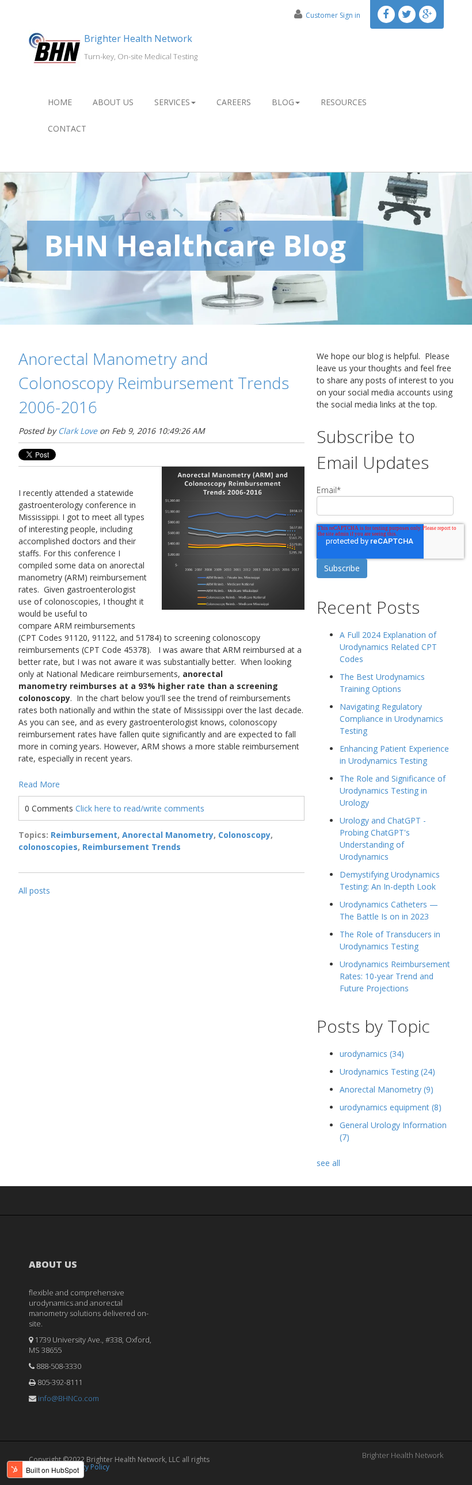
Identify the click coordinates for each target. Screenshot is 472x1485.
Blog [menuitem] (283, 102)
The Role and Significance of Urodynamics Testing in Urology (393, 790)
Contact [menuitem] (67, 128)
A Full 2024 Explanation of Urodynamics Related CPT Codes (388, 646)
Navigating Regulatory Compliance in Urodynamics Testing (391, 718)
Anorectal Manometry (168, 834)
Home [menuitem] (60, 102)
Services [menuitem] (172, 102)
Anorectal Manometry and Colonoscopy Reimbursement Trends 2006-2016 (153, 383)
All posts (34, 890)
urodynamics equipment (390, 1107)
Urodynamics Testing (387, 1071)
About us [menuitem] (113, 102)
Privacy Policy (87, 1467)
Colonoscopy (244, 834)
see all (328, 1162)
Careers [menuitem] (233, 102)
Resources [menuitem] (344, 102)
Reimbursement (84, 834)
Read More (39, 784)
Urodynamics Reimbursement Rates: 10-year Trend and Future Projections (395, 976)
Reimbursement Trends (131, 846)
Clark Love (77, 430)
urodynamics (372, 1053)
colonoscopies (48, 846)
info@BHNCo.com (68, 1398)
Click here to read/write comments (139, 808)
